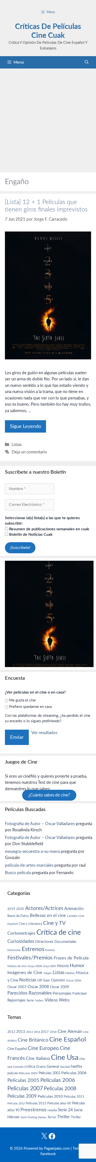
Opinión (58, 980)
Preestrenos (33, 1109)
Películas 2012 (16, 1103)
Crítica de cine (58, 932)
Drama (41, 1067)
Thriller (63, 1117)
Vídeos (51, 1000)
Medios (70, 973)
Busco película (18, 873)
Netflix (76, 1067)
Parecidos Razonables (29, 993)
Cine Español (67, 1039)
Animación (73, 908)
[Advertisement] (48, 119)
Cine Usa (64, 1057)
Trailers (39, 1000)
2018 (53, 1031)
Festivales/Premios (30, 957)
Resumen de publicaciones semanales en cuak (48, 529)
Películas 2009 (22, 1096)
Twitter (78, 1148)
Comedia (18, 1067)
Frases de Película (71, 958)
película (12, 1073)
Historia (63, 966)
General (53, 1067)
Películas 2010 (50, 1096)
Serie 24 (65, 1110)
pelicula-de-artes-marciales (29, 865)
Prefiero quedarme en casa (30, 707)
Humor (77, 965)
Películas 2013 (36, 1103)
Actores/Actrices (44, 908)
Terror (52, 1117)
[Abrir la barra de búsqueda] (86, 62)
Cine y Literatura (30, 924)
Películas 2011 (74, 1096)
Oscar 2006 (73, 980)
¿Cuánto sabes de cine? (49, 795)
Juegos (47, 973)
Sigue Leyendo (25, 426)
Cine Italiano (38, 1058)
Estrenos (33, 949)
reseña (52, 1110)
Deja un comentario (29, 452)
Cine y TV (54, 923)
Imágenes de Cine (24, 972)
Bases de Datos (18, 916)
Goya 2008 (35, 966)
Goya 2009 (49, 966)
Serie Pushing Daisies (34, 1117)
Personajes (62, 993)
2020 (20, 909)
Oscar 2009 (59, 987)
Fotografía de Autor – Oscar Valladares (40, 824)
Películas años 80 (59, 1103)
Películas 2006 (57, 1080)
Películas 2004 (73, 1073)
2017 (45, 1032)
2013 (20, 1032)
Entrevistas (14, 950)
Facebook (48, 1154)
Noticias (27, 979)
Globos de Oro (17, 966)
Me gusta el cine (22, 700)
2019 (11, 909)
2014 (37, 1032)
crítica (29, 1067)
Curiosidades (20, 941)
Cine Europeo (43, 1048)
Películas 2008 (60, 1088)
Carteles (72, 915)
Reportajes (16, 1000)
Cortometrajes (21, 933)
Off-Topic (43, 980)
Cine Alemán (70, 1031)
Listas (17, 444)
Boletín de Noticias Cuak (30, 534)
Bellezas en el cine (48, 915)
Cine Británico (33, 1040)
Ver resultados (44, 733)
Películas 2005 (23, 1080)
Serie (30, 1000)
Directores (44, 942)
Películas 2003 (49, 1073)
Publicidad (79, 993)
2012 (11, 1032)
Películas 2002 (28, 1073)
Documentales (65, 942)
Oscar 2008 (38, 987)
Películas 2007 (25, 1089)
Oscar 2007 (17, 987)
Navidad (65, 1067)
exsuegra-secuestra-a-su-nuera (32, 851)
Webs (64, 1000)
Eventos (50, 950)
